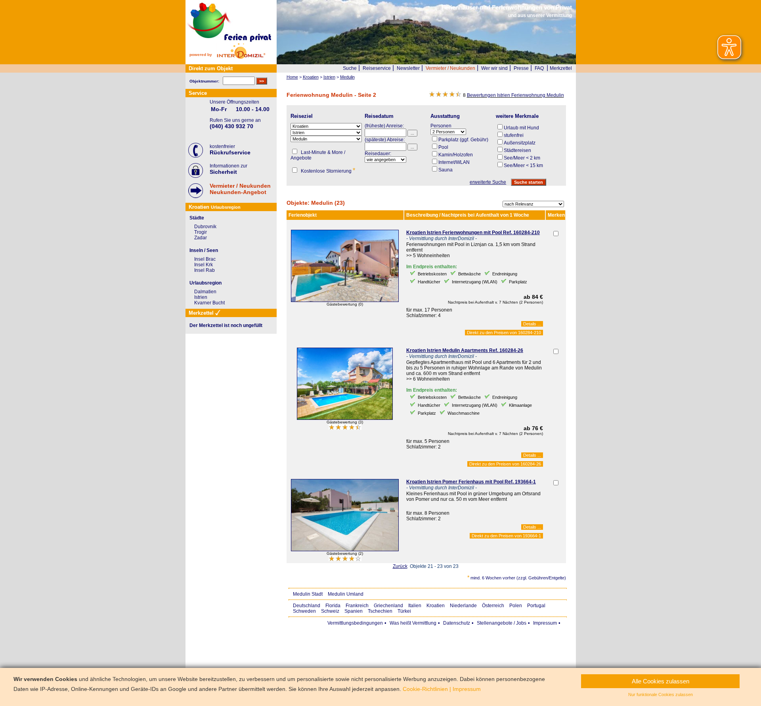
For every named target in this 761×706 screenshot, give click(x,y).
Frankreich (357, 605)
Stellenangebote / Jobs (501, 623)
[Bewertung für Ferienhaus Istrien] (345, 559)
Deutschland (306, 605)
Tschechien (380, 611)
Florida (332, 605)
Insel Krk (203, 264)
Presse (521, 68)
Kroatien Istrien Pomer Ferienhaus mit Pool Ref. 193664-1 (471, 482)
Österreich (493, 605)
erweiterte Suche (488, 182)
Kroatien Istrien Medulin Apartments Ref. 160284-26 (464, 350)
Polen (515, 605)
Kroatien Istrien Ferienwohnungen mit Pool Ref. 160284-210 (473, 232)
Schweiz (330, 611)
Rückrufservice (230, 152)
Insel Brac (205, 259)
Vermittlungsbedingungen (355, 623)
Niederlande (463, 605)
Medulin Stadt (308, 594)
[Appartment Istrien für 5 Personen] (345, 418)
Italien (414, 605)
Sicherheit (223, 172)
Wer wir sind (494, 68)
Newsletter (408, 68)
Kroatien (435, 605)
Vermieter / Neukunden (450, 68)
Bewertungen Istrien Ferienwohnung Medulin (515, 95)
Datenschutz (456, 623)
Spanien (353, 611)
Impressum (545, 623)
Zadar (200, 237)
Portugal (536, 605)
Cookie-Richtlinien (425, 689)
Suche (350, 68)
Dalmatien (205, 291)
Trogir (200, 232)
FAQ (539, 68)
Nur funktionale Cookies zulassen (660, 694)
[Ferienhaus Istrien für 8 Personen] (345, 549)
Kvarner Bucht (209, 303)
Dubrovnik (205, 226)
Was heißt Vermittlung (413, 623)
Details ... (532, 323)
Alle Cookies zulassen (660, 681)
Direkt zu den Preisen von (504, 332)
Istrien (200, 297)
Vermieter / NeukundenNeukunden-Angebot (240, 189)
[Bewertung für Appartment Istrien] (345, 428)
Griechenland (388, 605)
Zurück (400, 566)
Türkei (404, 611)
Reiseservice (377, 68)
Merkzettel (561, 68)
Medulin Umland (345, 594)
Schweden (304, 611)
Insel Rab (204, 270)
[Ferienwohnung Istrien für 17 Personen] (345, 300)
